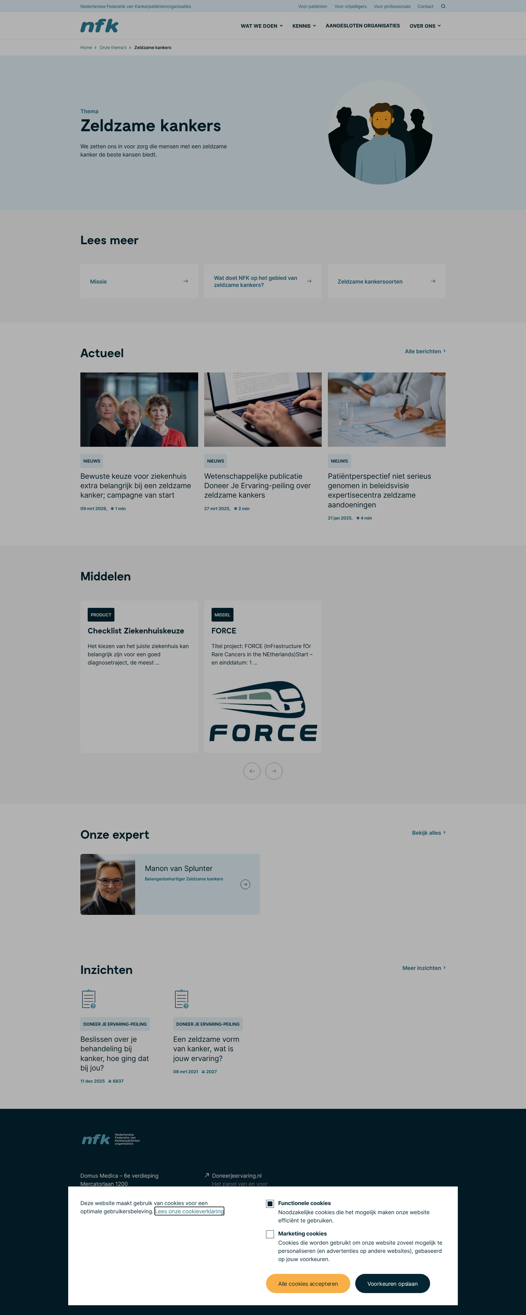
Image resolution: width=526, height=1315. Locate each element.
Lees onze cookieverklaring (189, 1211)
